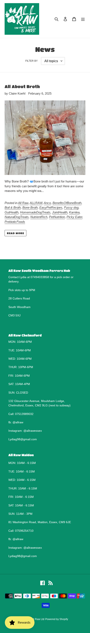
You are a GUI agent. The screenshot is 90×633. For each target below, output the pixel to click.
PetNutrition (57, 217)
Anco (47, 203)
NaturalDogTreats (17, 217)
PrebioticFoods (15, 221)
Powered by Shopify (56, 619)
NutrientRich (38, 217)
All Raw (23, 203)
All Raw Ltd (37, 619)
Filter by (31, 60)
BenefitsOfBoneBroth (67, 203)
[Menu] (82, 18)
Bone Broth (30, 207)
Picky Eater (74, 217)
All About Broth (22, 86)
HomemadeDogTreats (35, 212)
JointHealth (59, 212)
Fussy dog (71, 207)
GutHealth (11, 212)
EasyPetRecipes (50, 207)
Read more (15, 233)
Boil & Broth (13, 207)
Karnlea (74, 212)
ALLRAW (36, 203)
